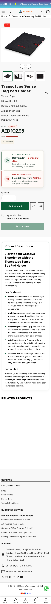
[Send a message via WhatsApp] (46, 588)
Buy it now (22, 226)
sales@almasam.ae (22, 571)
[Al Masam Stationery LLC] (25, 11)
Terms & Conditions (17, 218)
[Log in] (41, 11)
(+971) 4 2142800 (23, 565)
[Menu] (3, 11)
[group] (8, 76)
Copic (12, 96)
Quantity (5, 192)
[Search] (9, 11)
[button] (48, 11)
